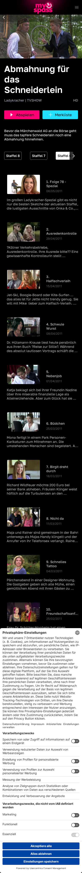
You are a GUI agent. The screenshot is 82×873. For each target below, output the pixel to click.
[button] (4, 17)
